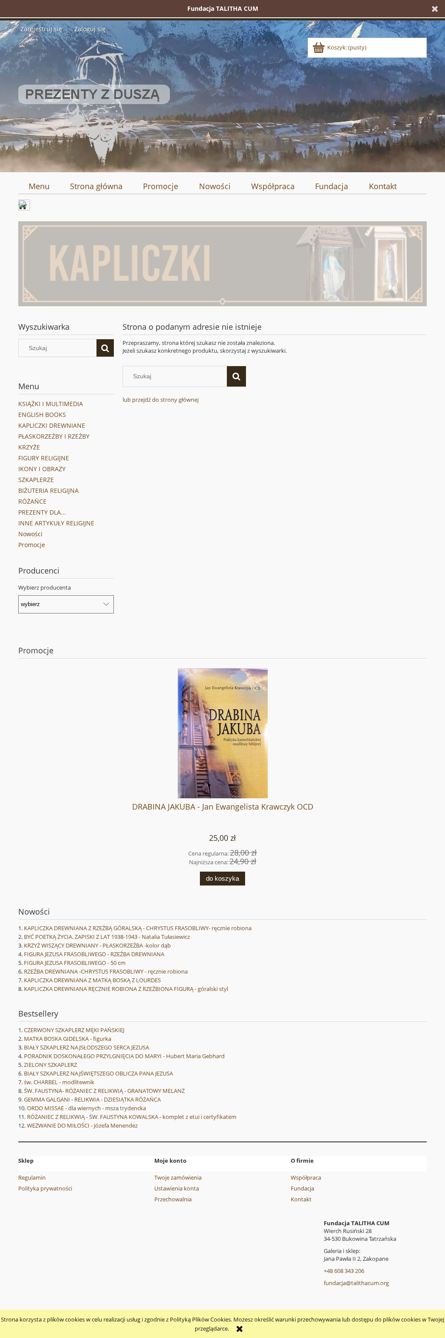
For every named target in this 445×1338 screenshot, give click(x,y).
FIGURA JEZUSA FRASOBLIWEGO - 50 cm (75, 963)
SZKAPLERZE (36, 480)
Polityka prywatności (45, 1188)
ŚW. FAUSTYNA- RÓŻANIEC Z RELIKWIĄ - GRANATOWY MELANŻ (104, 1091)
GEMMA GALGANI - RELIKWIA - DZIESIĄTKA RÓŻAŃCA (92, 1099)
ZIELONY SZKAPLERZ (50, 1065)
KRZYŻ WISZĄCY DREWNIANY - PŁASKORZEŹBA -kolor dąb (97, 945)
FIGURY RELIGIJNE (43, 458)
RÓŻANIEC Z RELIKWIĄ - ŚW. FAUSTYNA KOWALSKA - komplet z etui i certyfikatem (131, 1117)
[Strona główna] (94, 101)
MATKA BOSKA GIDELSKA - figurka (67, 1039)
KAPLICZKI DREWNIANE (51, 425)
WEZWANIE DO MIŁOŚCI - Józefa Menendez (82, 1125)
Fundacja (302, 1188)
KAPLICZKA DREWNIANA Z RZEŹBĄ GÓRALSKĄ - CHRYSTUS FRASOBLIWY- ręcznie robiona (138, 928)
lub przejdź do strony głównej (161, 399)
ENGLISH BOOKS (42, 414)
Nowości (30, 534)
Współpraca (306, 1177)
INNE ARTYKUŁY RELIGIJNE (56, 523)
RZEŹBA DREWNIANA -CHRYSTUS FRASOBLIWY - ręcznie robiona (106, 971)
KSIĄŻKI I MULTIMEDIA (50, 404)
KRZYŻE (29, 447)
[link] (222, 263)
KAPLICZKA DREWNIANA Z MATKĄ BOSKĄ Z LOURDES (92, 980)
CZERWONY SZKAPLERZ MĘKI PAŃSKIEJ (74, 1030)
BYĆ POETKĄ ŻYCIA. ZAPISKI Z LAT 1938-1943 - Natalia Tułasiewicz (107, 937)
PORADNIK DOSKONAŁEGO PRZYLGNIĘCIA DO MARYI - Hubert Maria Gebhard (124, 1056)
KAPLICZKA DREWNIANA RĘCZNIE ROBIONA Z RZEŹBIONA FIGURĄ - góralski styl (126, 989)
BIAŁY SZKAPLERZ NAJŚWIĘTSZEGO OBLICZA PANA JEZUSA (98, 1073)
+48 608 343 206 (344, 1271)
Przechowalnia (173, 1199)
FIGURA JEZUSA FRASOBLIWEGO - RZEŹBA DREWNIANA (94, 954)
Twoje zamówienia (178, 1177)
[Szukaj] (105, 348)
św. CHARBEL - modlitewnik (59, 1082)
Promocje (31, 545)
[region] (222, 263)
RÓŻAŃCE (32, 501)
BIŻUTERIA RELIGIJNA (48, 490)
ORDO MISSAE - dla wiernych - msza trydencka (86, 1108)
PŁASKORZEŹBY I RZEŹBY (54, 436)
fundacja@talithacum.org (356, 1283)
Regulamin (32, 1177)
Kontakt (301, 1199)
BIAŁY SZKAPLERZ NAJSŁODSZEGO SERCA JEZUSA (86, 1047)
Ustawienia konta (176, 1188)
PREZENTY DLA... (42, 512)
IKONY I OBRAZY (42, 469)
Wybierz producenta (44, 587)
